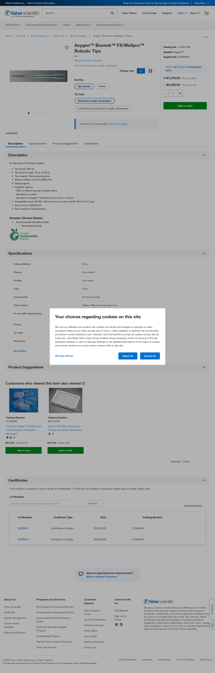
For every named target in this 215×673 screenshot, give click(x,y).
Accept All (150, 355)
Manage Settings (64, 355)
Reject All (128, 355)
